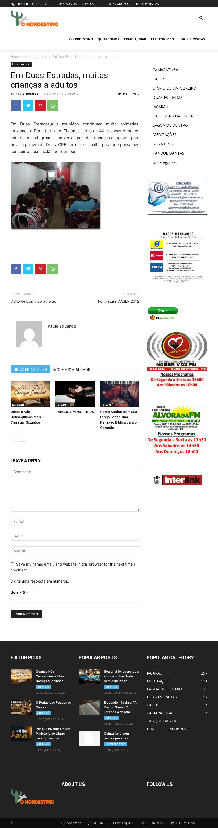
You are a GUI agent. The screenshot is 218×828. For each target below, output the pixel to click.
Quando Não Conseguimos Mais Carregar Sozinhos (26, 417)
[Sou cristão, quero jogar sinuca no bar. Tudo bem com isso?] (89, 676)
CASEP (158, 78)
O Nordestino (41, 4)
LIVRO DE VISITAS (147, 4)
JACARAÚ (18, 405)
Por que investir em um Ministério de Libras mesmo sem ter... (53, 733)
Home (15, 56)
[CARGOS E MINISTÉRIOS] (74, 394)
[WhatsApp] (52, 105)
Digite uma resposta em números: (40, 581)
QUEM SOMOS (66, 4)
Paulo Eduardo (27, 93)
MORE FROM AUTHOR (71, 370)
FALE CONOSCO (118, 4)
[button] (201, 18)
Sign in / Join (19, 4)
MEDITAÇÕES (165, 134)
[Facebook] (16, 105)
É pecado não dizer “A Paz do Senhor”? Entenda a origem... (120, 707)
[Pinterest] (40, 105)
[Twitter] (28, 105)
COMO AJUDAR (92, 4)
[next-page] (22, 438)
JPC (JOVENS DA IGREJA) (173, 115)
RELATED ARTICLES (30, 370)
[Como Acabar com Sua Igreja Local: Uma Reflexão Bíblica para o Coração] (119, 394)
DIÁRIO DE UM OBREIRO (174, 88)
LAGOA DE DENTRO (170, 125)
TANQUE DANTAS (168, 153)
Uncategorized (36, 56)
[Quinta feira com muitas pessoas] (89, 738)
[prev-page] (14, 438)
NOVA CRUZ (163, 143)
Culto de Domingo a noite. (33, 301)
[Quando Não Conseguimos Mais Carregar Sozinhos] (30, 394)
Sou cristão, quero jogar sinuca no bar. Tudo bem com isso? (121, 676)
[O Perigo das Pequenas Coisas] (21, 707)
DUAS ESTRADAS (168, 97)
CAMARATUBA (165, 69)
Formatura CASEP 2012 (118, 301)
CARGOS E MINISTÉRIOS (74, 412)
